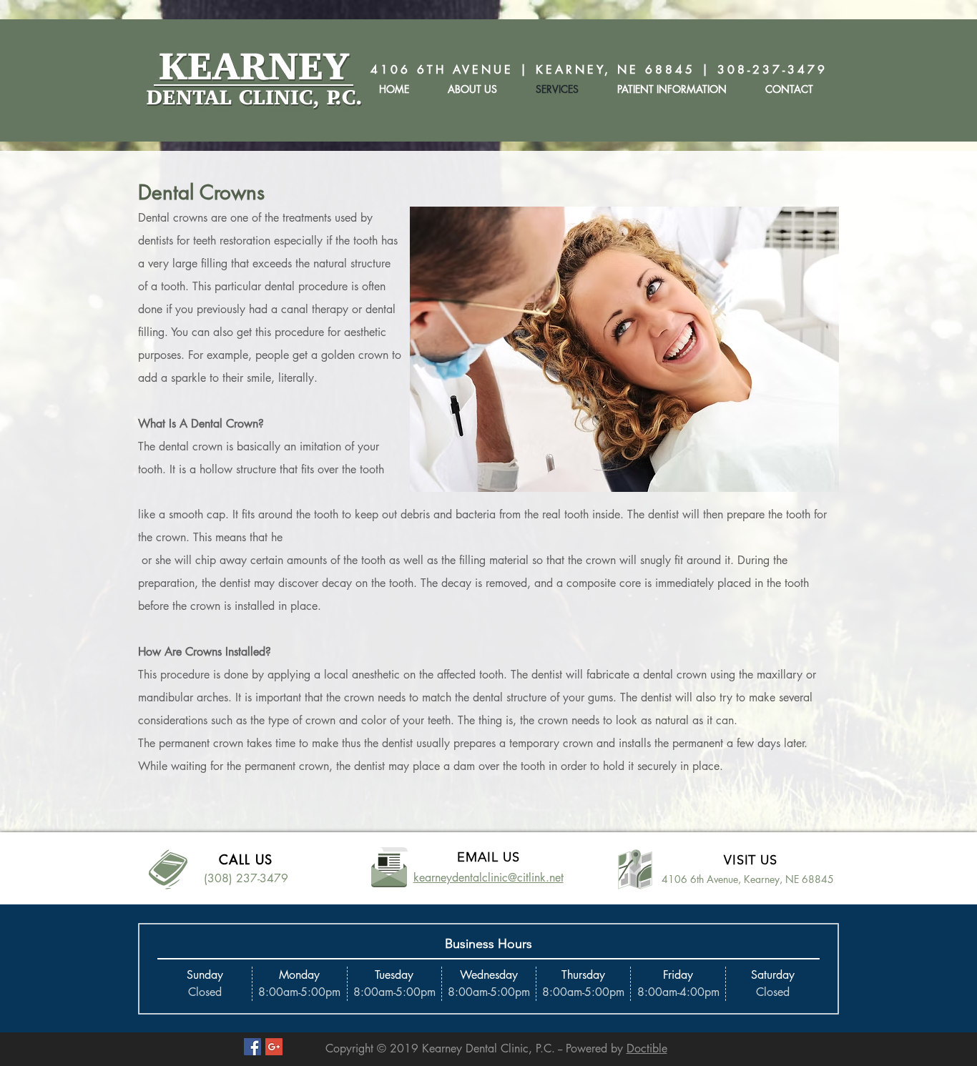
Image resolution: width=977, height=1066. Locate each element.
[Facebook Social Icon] (252, 1046)
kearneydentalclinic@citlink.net (488, 877)
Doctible (647, 1048)
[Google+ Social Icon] (274, 1046)
